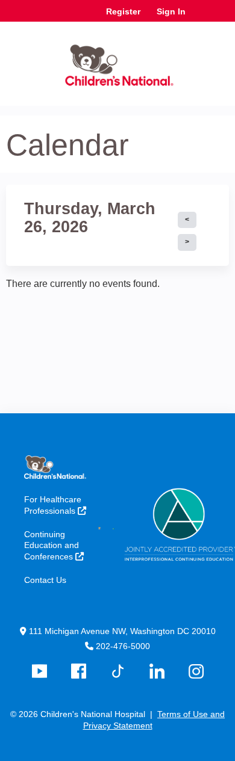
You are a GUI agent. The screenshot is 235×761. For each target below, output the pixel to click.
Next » (187, 242)
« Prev (187, 220)
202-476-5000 (123, 646)
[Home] (117, 61)
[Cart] (200, 17)
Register (123, 11)
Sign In (171, 11)
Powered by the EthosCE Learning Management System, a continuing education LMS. (186, 752)
